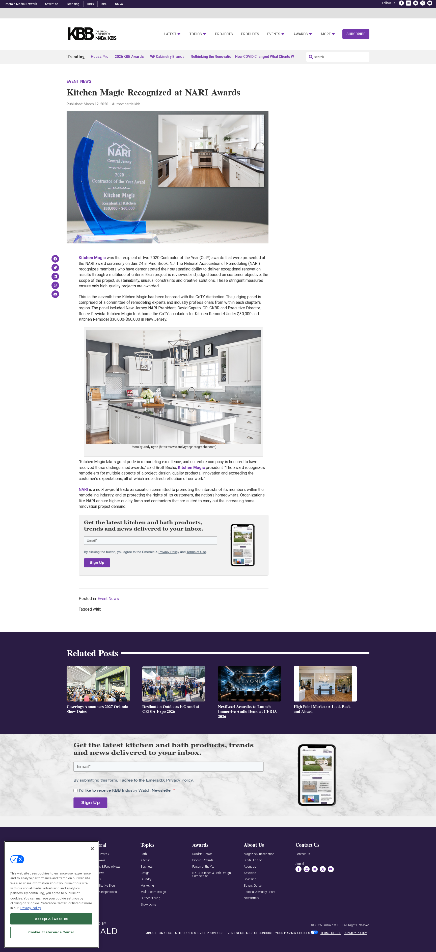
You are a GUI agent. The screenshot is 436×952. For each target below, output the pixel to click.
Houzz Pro (99, 57)
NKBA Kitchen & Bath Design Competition (211, 874)
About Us (250, 866)
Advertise (51, 4)
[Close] (92, 848)
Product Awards (202, 860)
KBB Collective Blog (102, 885)
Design (145, 873)
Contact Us (302, 854)
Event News (79, 81)
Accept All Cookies (51, 918)
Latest (170, 34)
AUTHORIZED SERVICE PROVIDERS (199, 933)
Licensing (72, 4)
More (326, 34)
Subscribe (355, 34)
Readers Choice (202, 854)
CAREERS (165, 933)
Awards (300, 34)
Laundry (146, 879)
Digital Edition (253, 860)
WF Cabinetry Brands (167, 57)
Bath (144, 854)
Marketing (147, 885)
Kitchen (146, 860)
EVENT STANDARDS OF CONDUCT (249, 933)
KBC (104, 4)
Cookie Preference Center (51, 932)
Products (250, 34)
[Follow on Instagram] (408, 3)
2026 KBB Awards (129, 57)
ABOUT (151, 933)
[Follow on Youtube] (429, 3)
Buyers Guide (252, 885)
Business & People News (105, 866)
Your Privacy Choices (292, 933)
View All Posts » (99, 854)
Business (147, 866)
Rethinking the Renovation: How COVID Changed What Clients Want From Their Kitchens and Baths (270, 57)
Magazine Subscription (259, 854)
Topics (195, 34)
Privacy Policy (30, 908)
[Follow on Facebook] (401, 3)
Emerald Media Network (20, 4)
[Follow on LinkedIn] (415, 3)
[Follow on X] (422, 3)
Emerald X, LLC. (332, 925)
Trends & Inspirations (103, 892)
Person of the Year (203, 866)
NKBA (119, 4)
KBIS (90, 4)
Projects (224, 34)
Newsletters (251, 898)
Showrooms (148, 904)
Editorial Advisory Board (260, 892)
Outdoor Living (150, 898)
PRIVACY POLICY (355, 933)
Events (273, 34)
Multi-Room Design (153, 892)
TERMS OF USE (330, 933)
